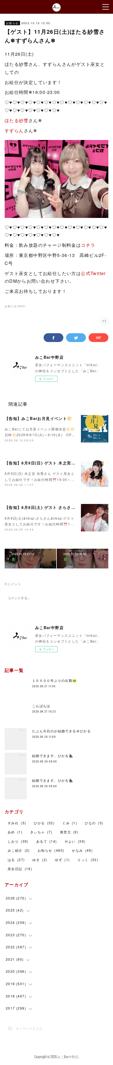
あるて (46, 841)
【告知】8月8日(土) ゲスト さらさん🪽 (42, 507)
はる (16, 859)
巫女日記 (20, 868)
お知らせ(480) (15, 306)
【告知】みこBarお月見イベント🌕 (38, 418)
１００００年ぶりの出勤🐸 (54, 680)
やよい (75, 841)
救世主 (69, 831)
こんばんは (41, 705)
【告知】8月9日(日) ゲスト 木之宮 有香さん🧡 (50, 463)
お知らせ (12, 23)
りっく (87, 859)
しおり (18, 841)
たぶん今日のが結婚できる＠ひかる (61, 730)
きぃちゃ (41, 831)
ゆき (39, 859)
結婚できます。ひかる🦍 (52, 755)
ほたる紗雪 (17, 120)
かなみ (82, 850)
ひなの (94, 822)
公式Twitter (93, 273)
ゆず (62, 859)
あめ (15, 831)
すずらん (14, 130)
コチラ (88, 245)
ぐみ (69, 822)
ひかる (44, 822)
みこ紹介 (19, 850)
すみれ (17, 822)
